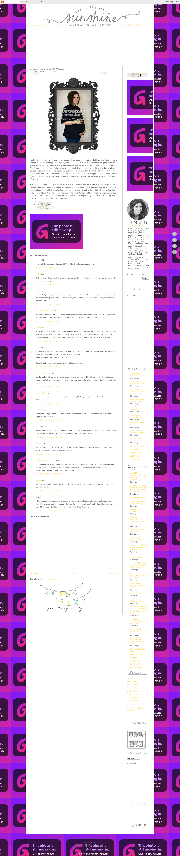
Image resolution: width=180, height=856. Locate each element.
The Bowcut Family (137, 399)
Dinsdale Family (136, 431)
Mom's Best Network (138, 563)
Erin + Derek (134, 459)
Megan (38, 328)
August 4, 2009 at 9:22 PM (49, 491)
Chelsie (38, 274)
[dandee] (133, 599)
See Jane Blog (135, 661)
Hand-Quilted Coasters (137, 540)
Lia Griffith (134, 473)
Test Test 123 (134, 512)
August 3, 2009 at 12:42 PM (49, 474)
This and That (134, 409)
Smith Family (135, 456)
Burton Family (135, 389)
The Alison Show (136, 510)
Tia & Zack (131, 678)
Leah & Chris (131, 681)
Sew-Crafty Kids (136, 655)
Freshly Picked (135, 629)
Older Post (113, 574)
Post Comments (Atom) (48, 579)
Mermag (133, 555)
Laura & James (132, 685)
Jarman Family (135, 438)
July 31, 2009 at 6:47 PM (47, 387)
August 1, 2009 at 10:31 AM (49, 420)
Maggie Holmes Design (138, 545)
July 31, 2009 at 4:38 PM (47, 367)
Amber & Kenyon (133, 688)
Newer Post (34, 574)
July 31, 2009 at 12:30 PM (48, 285)
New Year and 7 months (138, 384)
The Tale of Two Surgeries (138, 402)
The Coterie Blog (136, 664)
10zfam (38, 291)
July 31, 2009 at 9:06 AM (47, 268)
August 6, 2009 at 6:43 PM (49, 511)
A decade (133, 441)
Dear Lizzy (133, 573)
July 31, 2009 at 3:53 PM (47, 341)
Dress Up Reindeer (136, 557)
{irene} (38, 260)
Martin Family (135, 415)
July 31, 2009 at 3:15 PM (47, 321)
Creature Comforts (137, 593)
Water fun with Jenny (137, 376)
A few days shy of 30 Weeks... (48, 69)
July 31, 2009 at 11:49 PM (48, 404)
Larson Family (135, 374)
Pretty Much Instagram (138, 433)
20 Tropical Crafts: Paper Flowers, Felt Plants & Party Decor (138, 477)
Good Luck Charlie (136, 417)
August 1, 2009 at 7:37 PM (49, 454)
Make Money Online (96, 853)
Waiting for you (135, 532)
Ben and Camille (41, 393)
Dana (37, 427)
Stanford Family (136, 453)
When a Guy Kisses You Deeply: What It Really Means (137, 522)
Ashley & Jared (132, 701)
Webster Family (136, 446)
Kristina (38, 410)
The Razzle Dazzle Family (44, 311)
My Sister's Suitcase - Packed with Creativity (138, 486)
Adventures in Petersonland (46, 461)
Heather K (39, 444)
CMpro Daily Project (137, 530)
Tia (37, 497)
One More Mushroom (138, 607)
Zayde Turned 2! (135, 425)
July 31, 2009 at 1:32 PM (47, 304)
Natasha (39, 480)
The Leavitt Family (137, 423)
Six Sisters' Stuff (136, 668)
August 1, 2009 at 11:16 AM (49, 437)
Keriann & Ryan (133, 691)
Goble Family (135, 450)
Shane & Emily (132, 698)
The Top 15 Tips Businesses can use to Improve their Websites (139, 611)
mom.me (133, 658)
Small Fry (133, 517)
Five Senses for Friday (137, 601)
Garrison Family (136, 382)
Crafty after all (135, 639)
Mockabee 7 (134, 619)
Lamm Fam (134, 407)
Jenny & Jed (131, 704)
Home (74, 574)
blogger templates (83, 853)
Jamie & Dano (132, 694)
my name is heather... (43, 373)
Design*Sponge (136, 583)
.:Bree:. (38, 347)
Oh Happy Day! (135, 537)
